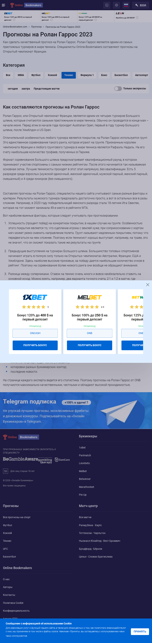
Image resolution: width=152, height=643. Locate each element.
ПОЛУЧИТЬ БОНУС (35, 345)
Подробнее (35, 635)
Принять (140, 631)
